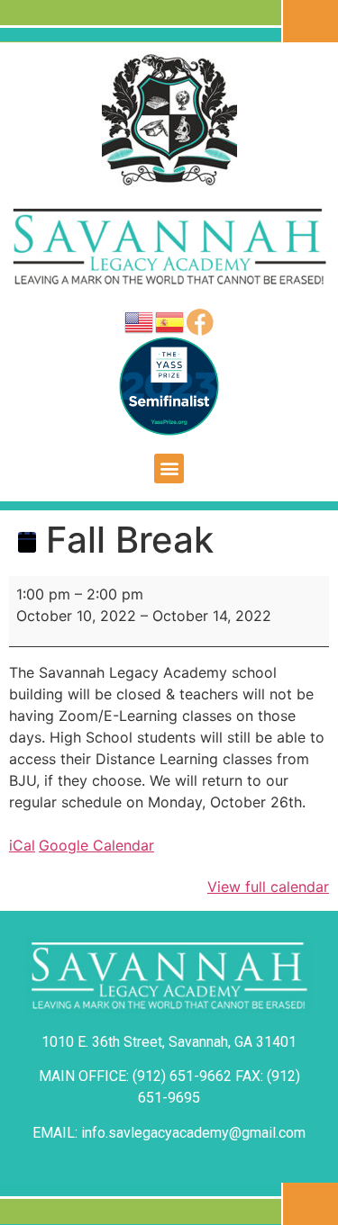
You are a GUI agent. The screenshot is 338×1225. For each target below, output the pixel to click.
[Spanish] (170, 320)
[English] (139, 320)
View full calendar (268, 887)
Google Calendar (96, 845)
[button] (169, 468)
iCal (22, 845)
